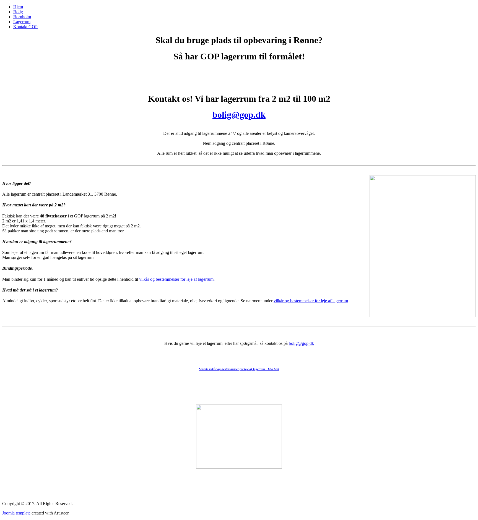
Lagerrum (21, 21)
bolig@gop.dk (239, 115)
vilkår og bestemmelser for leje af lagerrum (176, 279)
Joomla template (16, 513)
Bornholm (22, 16)
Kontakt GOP (25, 26)
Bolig (18, 11)
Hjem (18, 6)
